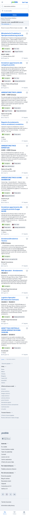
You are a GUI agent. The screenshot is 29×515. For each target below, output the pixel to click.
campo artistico (5, 395)
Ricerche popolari (6, 363)
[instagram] (6, 494)
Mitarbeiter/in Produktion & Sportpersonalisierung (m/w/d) (12, 34)
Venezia (3, 373)
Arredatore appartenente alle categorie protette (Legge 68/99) (11, 209)
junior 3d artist (5, 400)
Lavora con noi (5, 457)
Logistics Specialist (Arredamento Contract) (10, 298)
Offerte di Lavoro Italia (7, 462)
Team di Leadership (6, 452)
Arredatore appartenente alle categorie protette (11, 64)
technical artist (5, 406)
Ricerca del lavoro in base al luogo (10, 417)
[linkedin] (14, 494)
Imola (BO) (4, 380)
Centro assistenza (6, 459)
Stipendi (3, 483)
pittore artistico (5, 391)
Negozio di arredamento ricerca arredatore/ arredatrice (12, 123)
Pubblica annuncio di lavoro (8, 469)
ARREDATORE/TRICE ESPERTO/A (8, 147)
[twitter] (10, 494)
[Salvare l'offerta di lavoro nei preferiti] (27, 33)
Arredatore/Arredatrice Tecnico (9, 240)
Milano (3, 371)
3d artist (3, 389)
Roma (2, 369)
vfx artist (3, 409)
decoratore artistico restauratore (9, 404)
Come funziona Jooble (7, 449)
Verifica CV (4, 488)
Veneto (3, 382)
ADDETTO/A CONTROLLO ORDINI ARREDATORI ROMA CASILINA (11, 330)
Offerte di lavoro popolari (7, 415)
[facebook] (3, 494)
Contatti (3, 454)
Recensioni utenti (6, 481)
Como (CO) (4, 378)
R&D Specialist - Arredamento (12, 270)
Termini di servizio (6, 502)
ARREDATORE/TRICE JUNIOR (11, 92)
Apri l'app (25, 2)
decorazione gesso (6, 402)
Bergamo (3, 376)
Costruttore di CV (6, 486)
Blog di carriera (5, 478)
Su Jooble (4, 447)
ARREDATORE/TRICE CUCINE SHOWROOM (11, 178)
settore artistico (5, 398)
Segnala (25, 58)
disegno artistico (5, 393)
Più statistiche (5, 24)
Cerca (14, 15)
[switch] (26, 28)
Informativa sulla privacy (8, 505)
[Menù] (2, 2)
